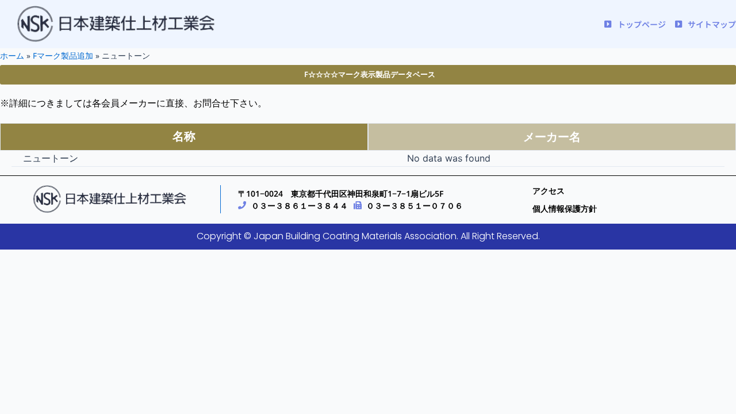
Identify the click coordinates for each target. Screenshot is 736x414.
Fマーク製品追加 (63, 55)
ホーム (12, 55)
